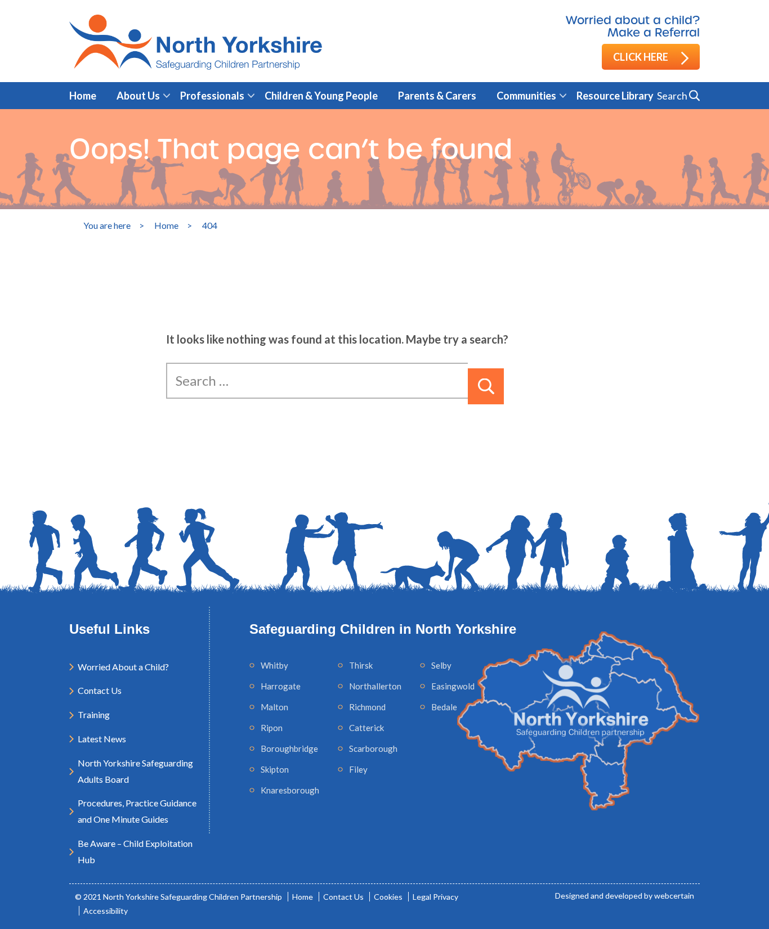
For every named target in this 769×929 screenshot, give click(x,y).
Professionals (212, 95)
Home (82, 95)
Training (94, 714)
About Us (138, 95)
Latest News (102, 738)
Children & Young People (321, 95)
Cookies (388, 896)
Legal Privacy (435, 896)
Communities (526, 95)
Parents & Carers (437, 95)
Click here (641, 57)
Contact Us (100, 690)
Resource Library (615, 95)
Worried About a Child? (123, 666)
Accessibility (105, 911)
